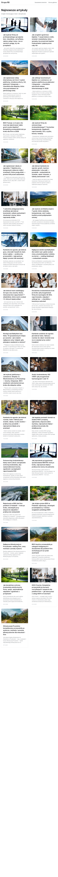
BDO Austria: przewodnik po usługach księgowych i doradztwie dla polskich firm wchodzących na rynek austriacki (42, 548)
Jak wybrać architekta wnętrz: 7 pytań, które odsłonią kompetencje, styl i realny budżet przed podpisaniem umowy (43, 213)
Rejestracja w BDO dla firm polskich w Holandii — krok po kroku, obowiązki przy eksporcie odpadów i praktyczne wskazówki (14, 508)
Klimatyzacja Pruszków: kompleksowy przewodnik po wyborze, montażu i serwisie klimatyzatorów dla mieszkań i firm (14, 630)
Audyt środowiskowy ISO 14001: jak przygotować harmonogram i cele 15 (41, 377)
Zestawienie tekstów (41, 2)
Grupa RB (5, 2)
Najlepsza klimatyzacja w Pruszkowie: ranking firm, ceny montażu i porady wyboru (14, 546)
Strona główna (52, 2)
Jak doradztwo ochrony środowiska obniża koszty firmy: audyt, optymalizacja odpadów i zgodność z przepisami (13, 589)
